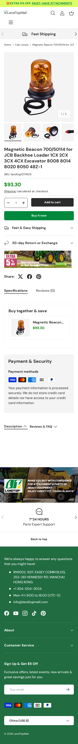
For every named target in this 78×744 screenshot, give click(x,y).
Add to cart (52, 202)
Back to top (39, 539)
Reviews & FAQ (41, 427)
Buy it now (39, 215)
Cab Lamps (21, 45)
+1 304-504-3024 (27, 589)
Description (13, 426)
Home (7, 45)
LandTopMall (21, 734)
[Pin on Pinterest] (38, 276)
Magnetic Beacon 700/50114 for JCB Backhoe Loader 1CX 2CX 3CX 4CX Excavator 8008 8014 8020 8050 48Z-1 (49, 322)
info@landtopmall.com (30, 602)
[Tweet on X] (20, 276)
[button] (71, 13)
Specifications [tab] (16, 290)
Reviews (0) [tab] (45, 290)
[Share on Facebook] (29, 276)
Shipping (10, 191)
